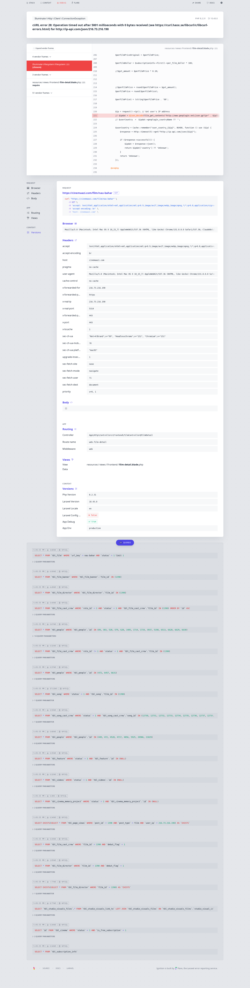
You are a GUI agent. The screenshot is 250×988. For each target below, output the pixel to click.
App (28, 208)
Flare (180, 968)
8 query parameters (44, 743)
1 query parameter (44, 700)
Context (31, 227)
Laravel (70, 968)
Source (46, 968)
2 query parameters (44, 562)
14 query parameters (45, 636)
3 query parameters (44, 679)
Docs (58, 968)
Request (31, 183)
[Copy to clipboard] (214, 199)
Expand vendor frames (45, 48)
